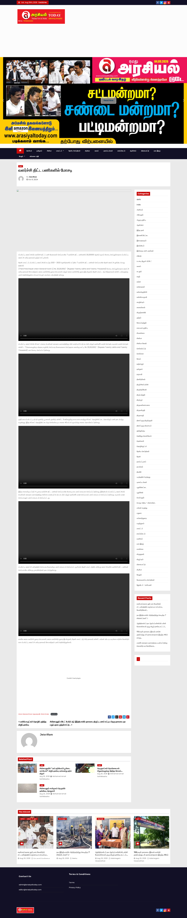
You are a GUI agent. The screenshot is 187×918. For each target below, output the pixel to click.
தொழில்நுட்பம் (142, 446)
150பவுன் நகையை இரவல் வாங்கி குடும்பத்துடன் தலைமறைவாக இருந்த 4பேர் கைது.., (152, 634)
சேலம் (139, 359)
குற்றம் (139, 318)
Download (54, 714)
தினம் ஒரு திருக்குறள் (144, 420)
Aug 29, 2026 (25, 858)
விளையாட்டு (145, 151)
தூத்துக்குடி (141, 431)
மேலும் (21, 156)
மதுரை (139, 513)
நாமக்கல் (140, 467)
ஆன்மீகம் (133, 151)
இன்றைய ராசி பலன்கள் (145, 251)
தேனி (20, 166)
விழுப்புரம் (140, 559)
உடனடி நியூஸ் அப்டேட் (144, 261)
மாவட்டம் (59, 151)
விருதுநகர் (140, 554)
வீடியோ (87, 151)
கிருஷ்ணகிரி (141, 312)
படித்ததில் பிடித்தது (143, 477)
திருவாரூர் (140, 415)
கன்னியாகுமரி (142, 297)
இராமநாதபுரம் (141, 240)
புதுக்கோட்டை (142, 487)
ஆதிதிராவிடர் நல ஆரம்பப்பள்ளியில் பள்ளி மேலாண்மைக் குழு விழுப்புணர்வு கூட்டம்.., (111, 853)
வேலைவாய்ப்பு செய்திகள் (146, 580)
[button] (3, 100)
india (139, 204)
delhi (139, 199)
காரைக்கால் (141, 307)
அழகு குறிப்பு (141, 220)
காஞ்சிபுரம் (140, 302)
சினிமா (49, 151)
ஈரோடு (139, 256)
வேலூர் (139, 575)
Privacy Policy (75, 887)
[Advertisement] (93, 41)
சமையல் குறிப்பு (142, 328)
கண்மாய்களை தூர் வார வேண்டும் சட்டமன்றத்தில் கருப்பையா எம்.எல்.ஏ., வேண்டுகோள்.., (150, 607)
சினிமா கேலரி (142, 343)
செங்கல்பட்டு (141, 348)
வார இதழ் (157, 151)
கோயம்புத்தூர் (142, 323)
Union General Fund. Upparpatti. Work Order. (33, 714)
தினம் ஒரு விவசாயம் (144, 426)
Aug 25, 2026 (45, 776)
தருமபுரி (139, 374)
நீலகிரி (139, 472)
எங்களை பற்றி (34, 156)
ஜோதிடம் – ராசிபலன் (144, 585)
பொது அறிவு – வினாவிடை (146, 503)
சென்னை (140, 353)
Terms (71, 882)
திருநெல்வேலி (142, 389)
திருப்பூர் (140, 400)
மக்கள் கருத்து (142, 508)
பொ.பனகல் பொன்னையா (41, 858)
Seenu (74, 858)
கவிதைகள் (141, 287)
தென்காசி (140, 441)
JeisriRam (33, 177)
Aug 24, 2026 (45, 794)
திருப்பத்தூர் (141, 395)
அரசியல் (29, 151)
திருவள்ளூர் (141, 410)
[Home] (20, 151)
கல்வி (139, 282)
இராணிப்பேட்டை (142, 235)
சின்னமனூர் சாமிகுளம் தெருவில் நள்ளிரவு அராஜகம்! (52, 789)
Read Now (108, 100)
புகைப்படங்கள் (108, 151)
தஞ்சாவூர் (140, 364)
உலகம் (97, 151)
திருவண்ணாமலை (143, 405)
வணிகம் (140, 539)
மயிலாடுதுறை (142, 518)
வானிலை (140, 549)
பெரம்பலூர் (140, 497)
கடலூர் (139, 271)
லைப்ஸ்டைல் (121, 151)
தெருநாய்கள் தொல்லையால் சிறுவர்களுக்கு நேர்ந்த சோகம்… (110, 769)
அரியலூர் (140, 215)
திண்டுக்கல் (141, 379)
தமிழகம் (39, 151)
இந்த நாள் (140, 230)
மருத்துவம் (140, 523)
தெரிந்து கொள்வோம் (144, 436)
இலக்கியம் (140, 245)
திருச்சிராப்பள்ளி (142, 384)
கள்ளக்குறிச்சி (142, 292)
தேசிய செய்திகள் (74, 151)
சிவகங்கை (141, 333)
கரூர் (138, 276)
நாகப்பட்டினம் (141, 461)
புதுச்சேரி (140, 492)
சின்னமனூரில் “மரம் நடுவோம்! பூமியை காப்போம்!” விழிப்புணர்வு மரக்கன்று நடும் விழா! (56, 771)
